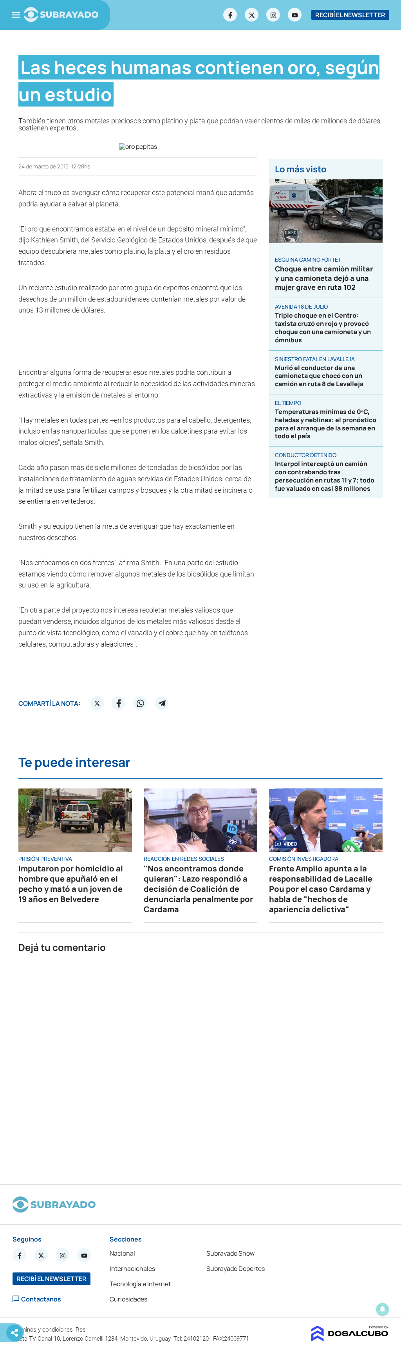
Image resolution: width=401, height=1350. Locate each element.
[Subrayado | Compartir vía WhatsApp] (140, 703)
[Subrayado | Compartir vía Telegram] (161, 703)
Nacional (122, 1253)
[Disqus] (200, 1070)
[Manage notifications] (382, 1309)
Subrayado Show (230, 1253)
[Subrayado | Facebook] (230, 14)
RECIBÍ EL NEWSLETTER (350, 15)
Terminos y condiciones (43, 1329)
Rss (81, 1329)
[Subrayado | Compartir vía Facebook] (118, 703)
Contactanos (41, 1299)
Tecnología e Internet (140, 1284)
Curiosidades (128, 1299)
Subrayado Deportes (235, 1268)
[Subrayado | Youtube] (295, 14)
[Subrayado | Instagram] (273, 14)
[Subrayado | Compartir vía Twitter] (97, 703)
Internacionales (132, 1268)
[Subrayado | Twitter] (252, 14)
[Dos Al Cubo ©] (349, 1339)
